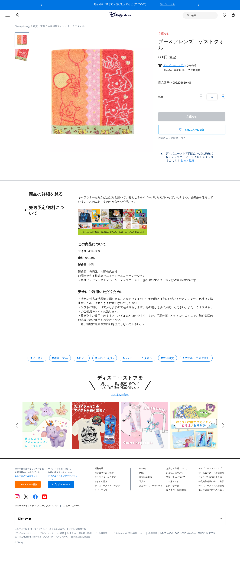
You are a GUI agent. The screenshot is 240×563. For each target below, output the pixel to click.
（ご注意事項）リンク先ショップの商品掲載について (120, 533)
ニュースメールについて (26, 476)
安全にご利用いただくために (101, 292)
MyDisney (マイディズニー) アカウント (36, 505)
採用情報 (152, 533)
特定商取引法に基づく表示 (211, 481)
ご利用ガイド (172, 481)
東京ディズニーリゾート (151, 485)
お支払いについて (174, 473)
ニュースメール (71, 505)
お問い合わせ (172, 485)
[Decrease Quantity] (201, 96)
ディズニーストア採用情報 (211, 485)
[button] (41, 5)
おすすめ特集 (101, 481)
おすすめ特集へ (120, 394)
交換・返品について (175, 477)
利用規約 (71, 533)
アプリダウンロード (60, 484)
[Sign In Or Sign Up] (18, 15)
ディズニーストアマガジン (107, 485)
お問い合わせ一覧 (77, 529)
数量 (160, 96)
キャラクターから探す (105, 477)
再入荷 (142, 481)
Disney (142, 468)
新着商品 (99, 468)
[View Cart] (233, 15)
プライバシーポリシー (25, 533)
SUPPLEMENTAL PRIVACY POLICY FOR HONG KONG (41, 537)
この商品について (92, 244)
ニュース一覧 (21, 529)
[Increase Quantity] (223, 96)
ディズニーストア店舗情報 (211, 473)
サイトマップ (101, 490)
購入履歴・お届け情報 (176, 490)
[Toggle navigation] (7, 15)
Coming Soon (146, 477)
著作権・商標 (85, 533)
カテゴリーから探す (104, 473)
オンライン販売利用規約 (210, 477)
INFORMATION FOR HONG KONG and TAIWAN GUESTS (187, 533)
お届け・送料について (176, 468)
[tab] (45, 194)
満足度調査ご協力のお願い (211, 490)
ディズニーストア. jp (174, 65)
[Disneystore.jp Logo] (120, 15)
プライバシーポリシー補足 (51, 533)
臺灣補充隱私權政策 (80, 537)
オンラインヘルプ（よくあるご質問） (48, 529)
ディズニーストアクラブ (210, 468)
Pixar (141, 473)
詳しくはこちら (167, 4)
